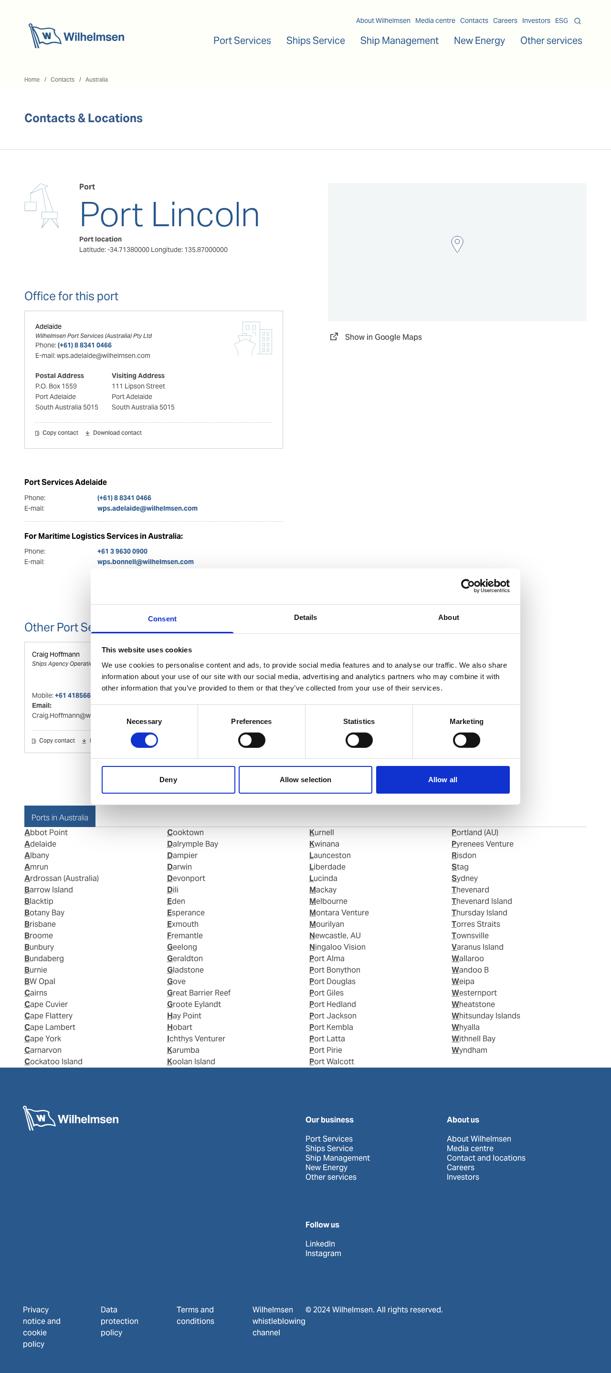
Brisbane (40, 924)
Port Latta (327, 1039)
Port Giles (326, 993)
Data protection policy (119, 1321)
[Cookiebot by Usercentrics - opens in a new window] (468, 586)
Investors (536, 20)
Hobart (179, 1027)
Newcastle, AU (335, 936)
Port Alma (327, 959)
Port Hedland (332, 1004)
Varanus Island (478, 947)
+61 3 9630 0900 (122, 551)
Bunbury (39, 947)
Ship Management (338, 1158)
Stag (460, 867)
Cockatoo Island (53, 1062)
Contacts (474, 20)
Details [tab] (305, 617)
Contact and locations (486, 1158)
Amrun (36, 867)
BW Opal (39, 981)
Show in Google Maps (383, 337)
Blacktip (38, 901)
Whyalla (466, 1027)
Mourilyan (326, 924)
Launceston (330, 855)
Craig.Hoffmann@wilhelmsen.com (83, 715)
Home (32, 79)
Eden (176, 901)
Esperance (186, 913)
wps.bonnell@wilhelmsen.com (145, 561)
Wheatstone (473, 1004)
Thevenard (470, 890)
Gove (176, 981)
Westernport (474, 993)
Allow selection (306, 780)
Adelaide (48, 326)
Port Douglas (332, 981)
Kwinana (324, 844)
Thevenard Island (482, 901)
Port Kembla (331, 1027)
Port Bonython (334, 970)
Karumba (183, 1050)
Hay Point (184, 1016)
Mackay (323, 890)
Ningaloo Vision (337, 947)
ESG (561, 20)
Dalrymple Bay (192, 844)
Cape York (42, 1039)
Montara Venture (339, 913)
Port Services (329, 1139)
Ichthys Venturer (196, 1039)
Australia (96, 79)
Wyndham (469, 1050)
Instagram (323, 1253)
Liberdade (327, 867)
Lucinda (323, 878)
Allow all (442, 780)
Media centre (435, 20)
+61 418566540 (78, 695)
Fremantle (185, 936)
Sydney (465, 878)
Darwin (179, 867)
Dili (173, 890)
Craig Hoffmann (56, 654)
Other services (331, 1177)
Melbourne (328, 901)
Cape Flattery (48, 1016)
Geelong (182, 947)
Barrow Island (48, 890)
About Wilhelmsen (383, 20)
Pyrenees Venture (483, 844)
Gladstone (185, 970)
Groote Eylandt (194, 1004)
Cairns (35, 993)
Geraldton (185, 959)
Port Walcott (331, 1062)
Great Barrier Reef (199, 993)
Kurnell (321, 833)
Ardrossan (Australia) (61, 878)
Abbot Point (46, 833)
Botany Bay (44, 913)
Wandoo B (470, 970)
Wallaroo (468, 959)
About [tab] (448, 617)
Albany (36, 855)
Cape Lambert (49, 1027)
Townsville (470, 936)
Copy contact (60, 433)
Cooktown (185, 833)
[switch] (251, 740)
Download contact (117, 433)
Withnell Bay (473, 1039)
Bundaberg (44, 959)
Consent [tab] (162, 618)
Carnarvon (43, 1050)
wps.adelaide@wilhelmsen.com (147, 508)
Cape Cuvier (46, 1004)
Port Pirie (325, 1050)
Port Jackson (333, 1016)
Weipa (463, 981)
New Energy (479, 40)
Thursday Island (479, 913)
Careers (505, 20)
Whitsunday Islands (486, 1016)
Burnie (35, 970)
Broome (38, 936)
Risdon (464, 855)
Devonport (186, 878)
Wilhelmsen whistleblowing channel (279, 1321)
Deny (168, 780)
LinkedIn (320, 1244)
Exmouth (183, 924)
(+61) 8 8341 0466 (85, 345)
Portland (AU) (475, 833)
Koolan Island (191, 1062)
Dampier (182, 855)
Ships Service (329, 1148)
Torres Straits (476, 924)
